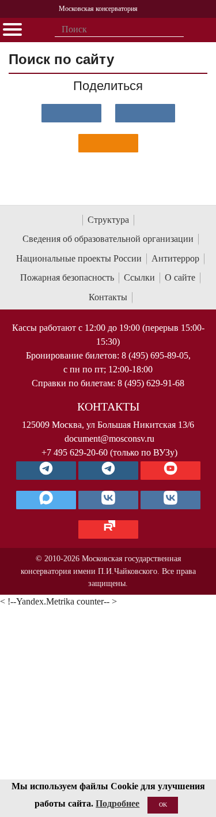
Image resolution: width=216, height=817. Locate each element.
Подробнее (117, 803)
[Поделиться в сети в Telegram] (145, 113)
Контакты (108, 297)
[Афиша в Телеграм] (108, 529)
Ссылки (139, 277)
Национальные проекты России (79, 258)
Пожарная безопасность (67, 277)
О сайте (180, 277)
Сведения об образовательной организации (108, 239)
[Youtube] (170, 470)
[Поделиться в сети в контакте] (71, 113)
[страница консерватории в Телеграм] (46, 470)
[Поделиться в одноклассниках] (108, 143)
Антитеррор (175, 258)
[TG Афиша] (108, 470)
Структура (108, 220)
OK (163, 804)
